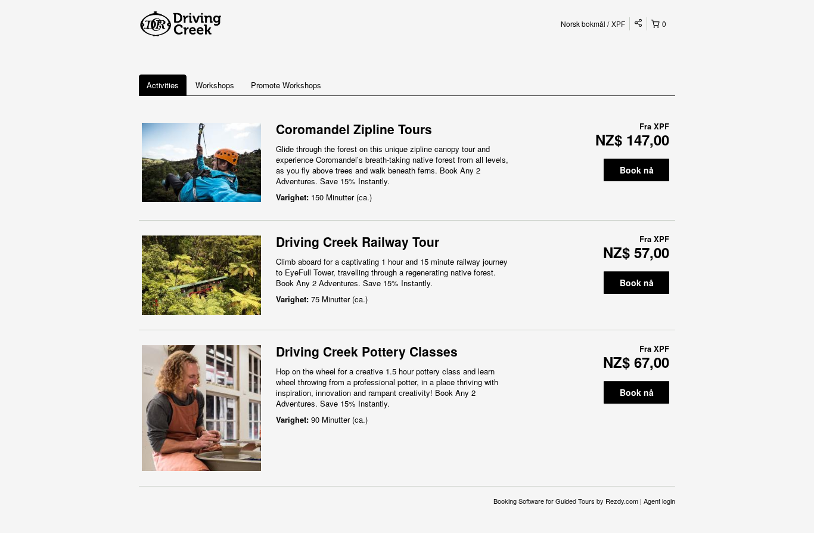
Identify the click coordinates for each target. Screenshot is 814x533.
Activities (163, 85)
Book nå (637, 170)
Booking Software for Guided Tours (544, 501)
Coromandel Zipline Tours (354, 129)
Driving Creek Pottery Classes (367, 351)
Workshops (214, 85)
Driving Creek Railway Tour (357, 241)
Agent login (659, 501)
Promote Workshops (286, 85)
